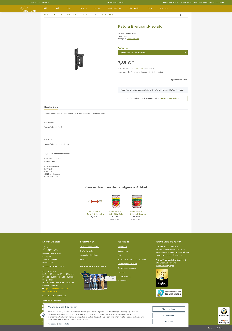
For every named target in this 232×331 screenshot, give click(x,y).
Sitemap (121, 272)
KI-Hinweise (122, 281)
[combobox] (153, 52)
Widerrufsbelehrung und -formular (132, 259)
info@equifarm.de (116, 2)
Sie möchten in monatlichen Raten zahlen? (153, 98)
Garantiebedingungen (127, 268)
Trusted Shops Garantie (89, 247)
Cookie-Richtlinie (124, 276)
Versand (139, 68)
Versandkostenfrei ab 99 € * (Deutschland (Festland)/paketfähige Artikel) (194, 2)
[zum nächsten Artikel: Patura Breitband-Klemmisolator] (185, 14)
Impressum (122, 247)
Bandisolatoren (133, 39)
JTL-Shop (219, 328)
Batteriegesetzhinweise (127, 264)
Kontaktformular (87, 251)
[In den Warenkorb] (46, 23)
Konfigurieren (168, 315)
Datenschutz (123, 251)
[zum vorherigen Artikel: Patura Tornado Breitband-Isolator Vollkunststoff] (180, 14)
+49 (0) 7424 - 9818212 (39, 2)
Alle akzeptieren (168, 309)
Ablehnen (169, 322)
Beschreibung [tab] (51, 107)
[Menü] (228, 308)
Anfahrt (83, 259)
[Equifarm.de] (28, 8)
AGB (119, 255)
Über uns (164, 8)
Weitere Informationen (170, 98)
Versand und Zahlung (89, 255)
